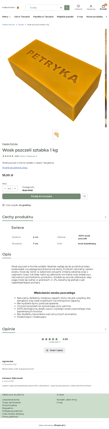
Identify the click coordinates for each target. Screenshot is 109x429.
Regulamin (7, 408)
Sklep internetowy (51, 425)
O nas (59, 402)
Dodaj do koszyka (41, 196)
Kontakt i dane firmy (67, 399)
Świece (21, 24)
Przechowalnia (9, 405)
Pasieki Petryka (8, 24)
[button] (66, 7)
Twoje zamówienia (11, 402)
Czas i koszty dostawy (13, 414)
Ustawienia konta (10, 399)
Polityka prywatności (12, 411)
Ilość (4, 183)
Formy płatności (10, 416)
